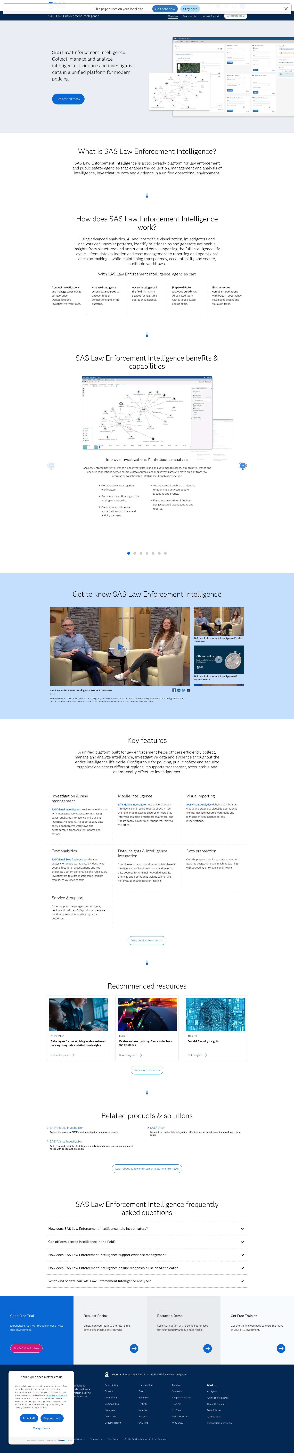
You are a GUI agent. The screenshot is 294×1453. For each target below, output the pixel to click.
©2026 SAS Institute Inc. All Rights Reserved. (146, 1439)
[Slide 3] (141, 554)
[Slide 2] (135, 554)
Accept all (29, 1418)
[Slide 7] (165, 554)
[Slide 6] (159, 554)
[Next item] (243, 466)
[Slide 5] (153, 554)
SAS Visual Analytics (199, 804)
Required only (51, 1418)
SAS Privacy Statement (56, 1395)
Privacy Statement (76, 1439)
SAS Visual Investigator (66, 809)
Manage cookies (41, 1428)
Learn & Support (210, 16)
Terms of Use (96, 1439)
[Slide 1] (129, 554)
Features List (190, 16)
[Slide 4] (147, 554)
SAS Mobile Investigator (132, 804)
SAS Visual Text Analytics (67, 859)
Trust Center (113, 1439)
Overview (173, 16)
